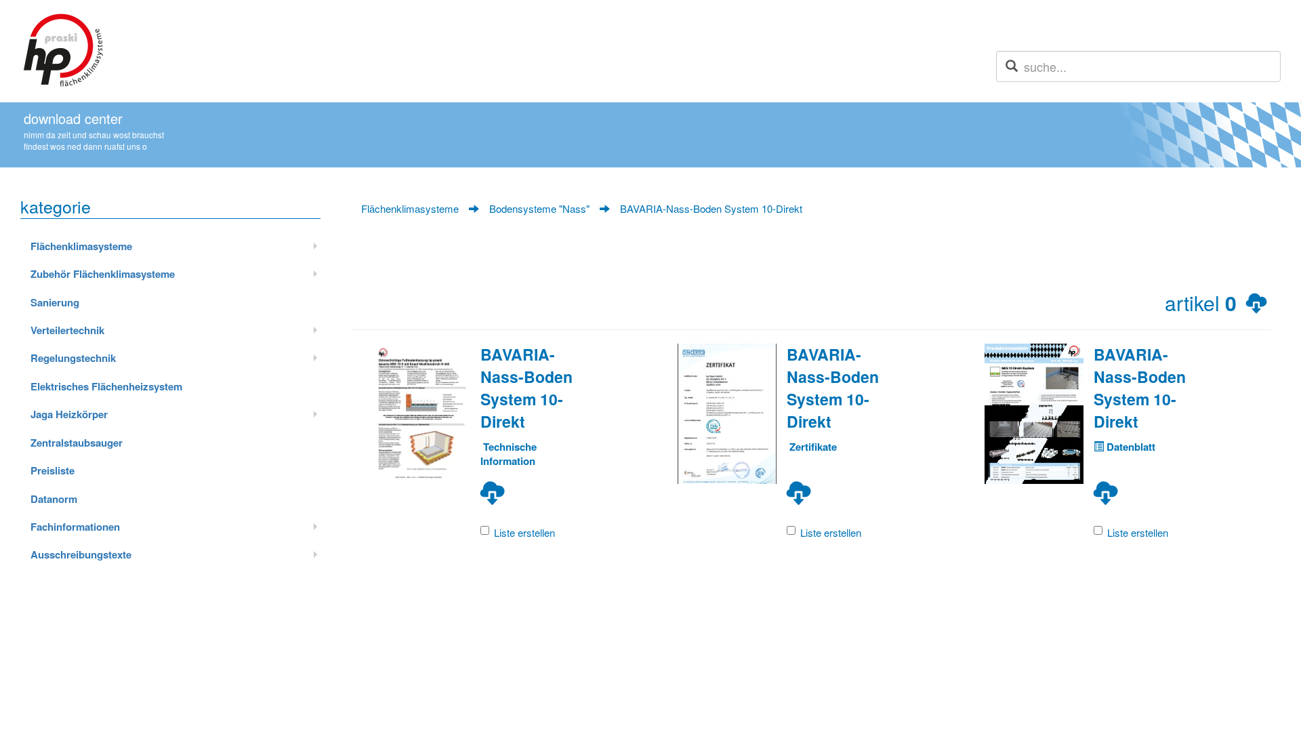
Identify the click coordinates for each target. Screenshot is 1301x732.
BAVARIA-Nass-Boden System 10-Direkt (711, 208)
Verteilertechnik (67, 330)
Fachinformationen (75, 526)
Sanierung (54, 302)
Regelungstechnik (73, 357)
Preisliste (52, 470)
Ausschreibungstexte (80, 554)
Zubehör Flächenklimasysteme (102, 273)
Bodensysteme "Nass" (539, 208)
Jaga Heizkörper (69, 414)
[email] (1011, 66)
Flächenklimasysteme (81, 246)
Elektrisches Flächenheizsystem (106, 386)
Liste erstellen (524, 532)
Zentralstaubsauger (76, 442)
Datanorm (53, 498)
